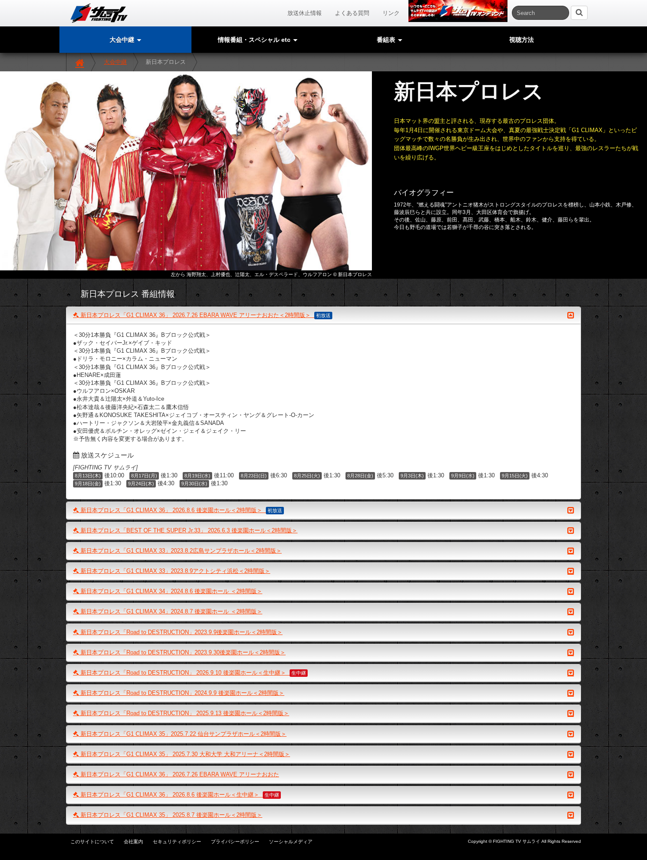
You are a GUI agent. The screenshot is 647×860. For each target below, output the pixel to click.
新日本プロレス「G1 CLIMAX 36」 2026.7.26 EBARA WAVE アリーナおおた (179, 774)
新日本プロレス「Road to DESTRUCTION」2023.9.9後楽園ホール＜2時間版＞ (181, 632)
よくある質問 (352, 13)
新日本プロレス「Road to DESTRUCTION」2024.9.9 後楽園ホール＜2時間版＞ (181, 693)
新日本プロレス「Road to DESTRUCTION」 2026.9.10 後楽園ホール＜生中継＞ (192, 672)
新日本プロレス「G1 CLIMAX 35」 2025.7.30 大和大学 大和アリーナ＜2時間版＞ (184, 754)
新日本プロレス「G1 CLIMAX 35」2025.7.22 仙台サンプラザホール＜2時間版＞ (183, 734)
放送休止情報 (304, 13)
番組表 (387, 39)
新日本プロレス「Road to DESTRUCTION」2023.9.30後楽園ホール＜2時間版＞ (182, 652)
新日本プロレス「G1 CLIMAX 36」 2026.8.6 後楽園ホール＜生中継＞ (179, 794)
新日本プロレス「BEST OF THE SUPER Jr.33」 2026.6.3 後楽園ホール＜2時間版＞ (188, 530)
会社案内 (133, 841)
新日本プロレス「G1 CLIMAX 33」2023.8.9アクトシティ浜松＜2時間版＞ (174, 571)
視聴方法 (521, 39)
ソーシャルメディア (290, 841)
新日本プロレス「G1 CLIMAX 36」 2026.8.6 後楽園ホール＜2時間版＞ (180, 510)
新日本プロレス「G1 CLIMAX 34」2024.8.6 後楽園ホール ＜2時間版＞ (170, 591)
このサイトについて (92, 841)
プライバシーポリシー (235, 841)
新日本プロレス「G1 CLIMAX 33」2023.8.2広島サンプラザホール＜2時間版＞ (180, 550)
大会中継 (115, 62)
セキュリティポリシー (177, 841)
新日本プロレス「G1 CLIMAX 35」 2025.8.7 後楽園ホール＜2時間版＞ (170, 815)
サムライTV (99, 13)
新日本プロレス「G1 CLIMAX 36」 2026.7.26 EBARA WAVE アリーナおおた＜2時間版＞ (205, 315)
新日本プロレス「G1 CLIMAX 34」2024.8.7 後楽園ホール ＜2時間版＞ (170, 611)
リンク (391, 13)
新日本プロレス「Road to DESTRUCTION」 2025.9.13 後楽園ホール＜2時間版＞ (184, 713)
